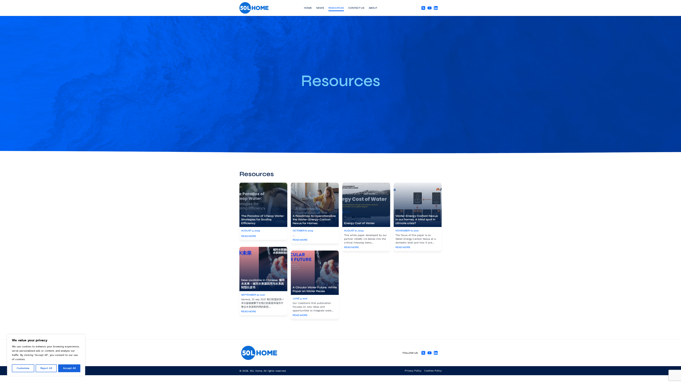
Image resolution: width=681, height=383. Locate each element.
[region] (46, 355)
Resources (336, 7)
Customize (23, 368)
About (373, 7)
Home (308, 7)
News (320, 7)
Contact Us (356, 7)
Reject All (46, 368)
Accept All (69, 368)
